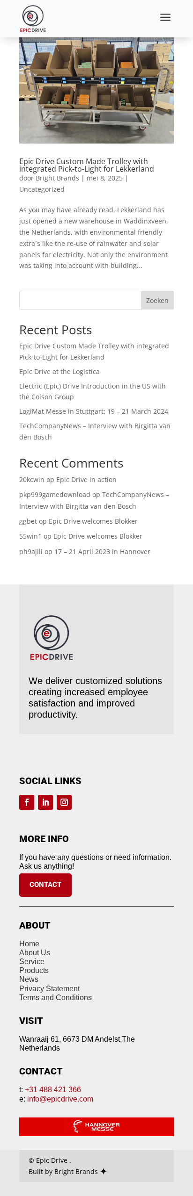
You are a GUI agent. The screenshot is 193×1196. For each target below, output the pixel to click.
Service (32, 961)
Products (34, 970)
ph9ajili (31, 551)
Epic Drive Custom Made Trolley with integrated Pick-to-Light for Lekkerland (86, 165)
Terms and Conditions (55, 997)
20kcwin (32, 479)
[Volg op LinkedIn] (45, 802)
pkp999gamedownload (54, 494)
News (28, 979)
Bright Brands (57, 177)
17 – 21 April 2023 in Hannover (102, 551)
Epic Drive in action (86, 479)
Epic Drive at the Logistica (59, 371)
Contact (45, 884)
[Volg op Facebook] (26, 802)
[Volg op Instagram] (64, 802)
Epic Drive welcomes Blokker (93, 521)
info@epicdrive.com (60, 1099)
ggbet (28, 521)
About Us (34, 953)
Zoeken (157, 300)
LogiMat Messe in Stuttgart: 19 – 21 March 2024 (93, 411)
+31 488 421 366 (53, 1090)
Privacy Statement (49, 989)
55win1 (30, 536)
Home (29, 944)
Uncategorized (42, 189)
